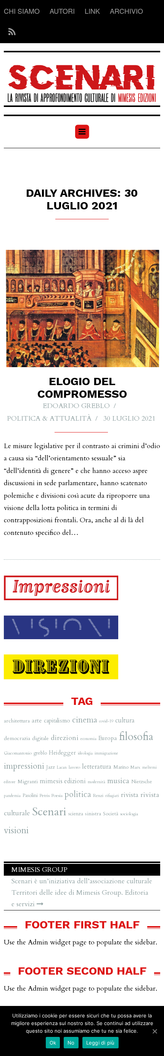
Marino (121, 767)
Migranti (28, 781)
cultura (125, 720)
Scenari (49, 812)
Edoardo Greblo (76, 406)
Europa (107, 738)
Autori (62, 11)
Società (110, 813)
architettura (17, 720)
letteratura (96, 766)
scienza (75, 813)
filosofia (136, 737)
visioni (16, 830)
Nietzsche (141, 781)
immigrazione (106, 753)
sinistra (93, 813)
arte (37, 720)
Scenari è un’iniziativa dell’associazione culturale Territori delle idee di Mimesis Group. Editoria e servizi (81, 892)
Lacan (62, 767)
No (71, 1043)
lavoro (74, 767)
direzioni (65, 738)
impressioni (24, 766)
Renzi (98, 795)
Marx (135, 767)
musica (118, 781)
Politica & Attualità (49, 418)
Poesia (57, 795)
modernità (96, 782)
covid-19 (106, 721)
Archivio (126, 11)
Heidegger (62, 752)
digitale (40, 738)
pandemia (12, 795)
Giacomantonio (18, 753)
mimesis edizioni (63, 781)
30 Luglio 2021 (129, 418)
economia (88, 739)
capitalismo (57, 720)
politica (77, 794)
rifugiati (112, 795)
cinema (84, 720)
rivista (129, 795)
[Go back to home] (82, 79)
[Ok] (154, 1031)
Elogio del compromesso (82, 387)
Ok (53, 1043)
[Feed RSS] (10, 32)
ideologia (85, 753)
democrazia (17, 738)
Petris (45, 795)
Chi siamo (22, 11)
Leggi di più (100, 1043)
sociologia (129, 814)
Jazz (50, 767)
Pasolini (30, 795)
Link (92, 11)
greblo (40, 753)
